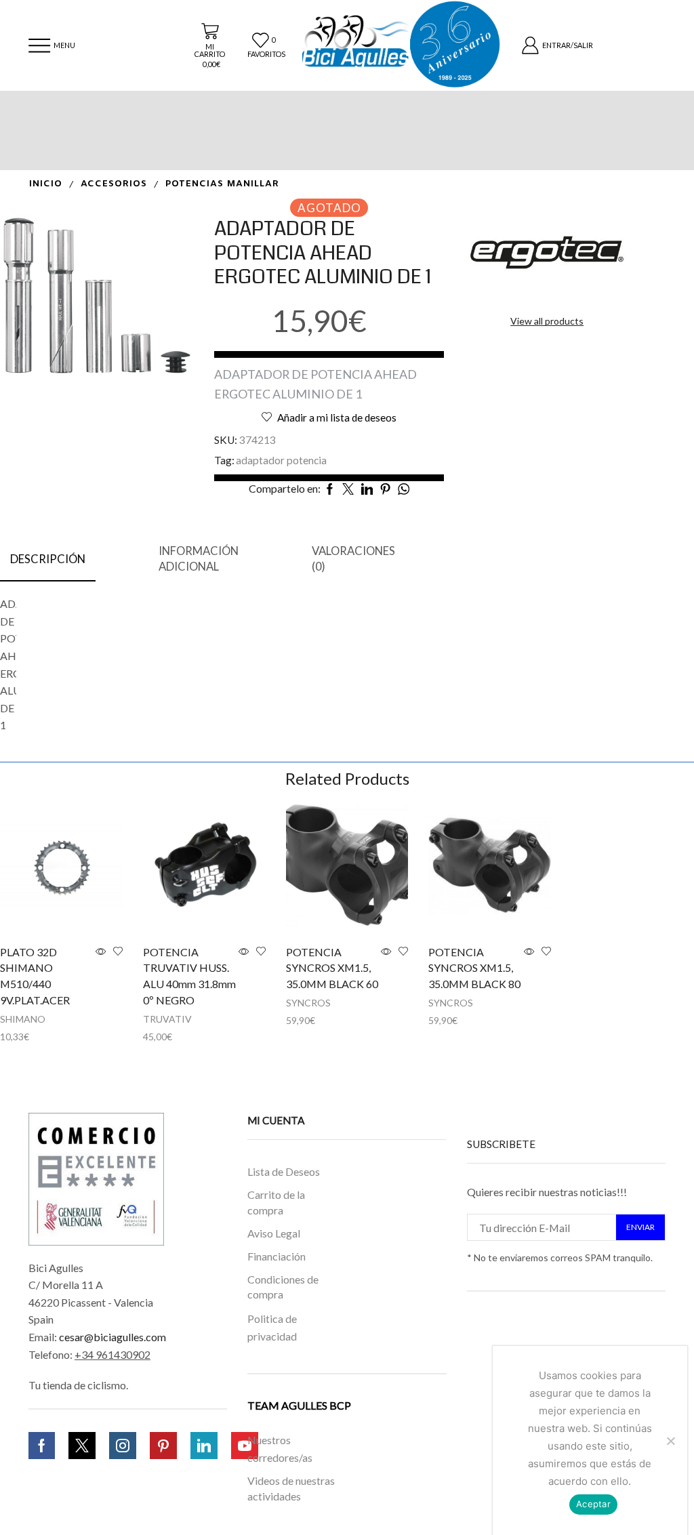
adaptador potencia (281, 460)
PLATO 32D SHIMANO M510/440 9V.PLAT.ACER (35, 976)
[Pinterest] (163, 1445)
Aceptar (593, 1503)
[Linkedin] (204, 1445)
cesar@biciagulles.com (112, 1336)
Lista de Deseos (283, 1171)
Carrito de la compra (276, 1203)
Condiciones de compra (283, 1287)
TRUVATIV (167, 1019)
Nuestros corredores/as (279, 1448)
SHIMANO (22, 1019)
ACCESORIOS (114, 184)
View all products (547, 321)
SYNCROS (308, 1002)
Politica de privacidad (272, 1327)
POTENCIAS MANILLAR (222, 184)
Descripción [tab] (47, 559)
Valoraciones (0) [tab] (353, 559)
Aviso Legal (273, 1233)
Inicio (45, 184)
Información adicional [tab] (199, 559)
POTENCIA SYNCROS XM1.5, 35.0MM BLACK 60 (332, 968)
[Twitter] (82, 1445)
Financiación (276, 1256)
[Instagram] (122, 1445)
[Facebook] (41, 1445)
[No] (670, 1441)
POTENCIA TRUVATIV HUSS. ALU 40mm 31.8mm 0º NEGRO (189, 976)
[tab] (48, 559)
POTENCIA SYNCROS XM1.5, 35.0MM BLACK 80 (474, 968)
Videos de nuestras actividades (291, 1488)
